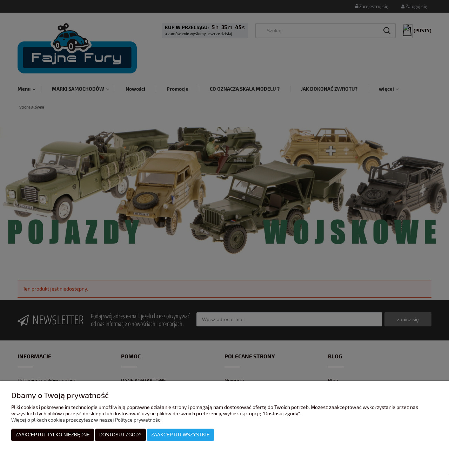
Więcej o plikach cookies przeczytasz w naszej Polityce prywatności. (86, 420)
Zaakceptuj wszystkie (180, 434)
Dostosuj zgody (120, 434)
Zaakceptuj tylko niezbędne (52, 434)
